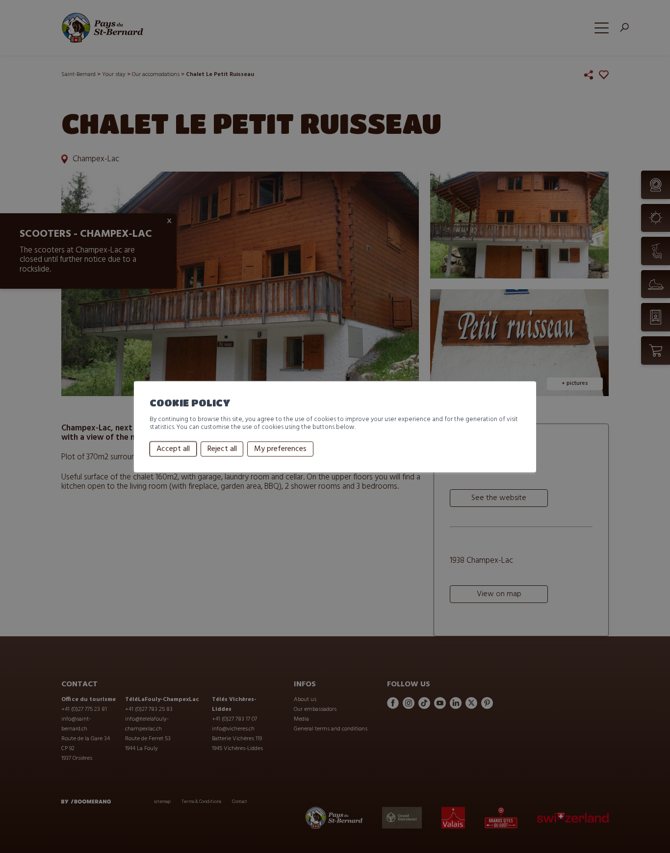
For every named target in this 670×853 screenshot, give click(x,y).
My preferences (280, 449)
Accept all (173, 449)
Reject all (222, 449)
